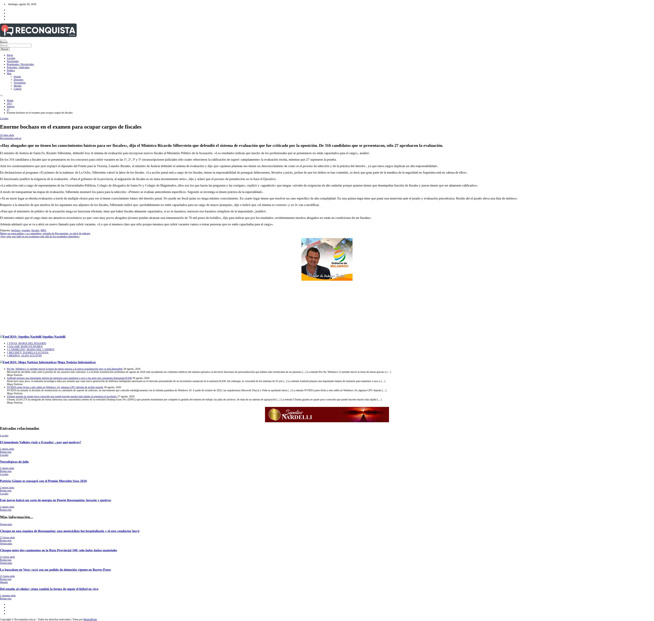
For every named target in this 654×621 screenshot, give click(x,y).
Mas (9, 73)
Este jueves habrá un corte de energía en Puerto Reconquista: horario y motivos (55, 500)
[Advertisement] (327, 308)
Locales (11, 58)
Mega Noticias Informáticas (76, 362)
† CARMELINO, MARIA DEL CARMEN (30, 349)
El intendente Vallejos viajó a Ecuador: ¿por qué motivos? (40, 442)
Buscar (3, 42)
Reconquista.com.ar (10, 138)
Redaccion (5, 452)
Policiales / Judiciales (18, 67)
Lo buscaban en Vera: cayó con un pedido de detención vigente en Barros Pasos (55, 569)
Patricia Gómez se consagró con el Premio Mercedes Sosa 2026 (43, 481)
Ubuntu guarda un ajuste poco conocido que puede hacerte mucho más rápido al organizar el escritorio (62, 396)
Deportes (18, 79)
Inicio (10, 55)
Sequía (17, 76)
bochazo (15, 230)
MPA (43, 230)
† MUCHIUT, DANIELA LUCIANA (28, 352)
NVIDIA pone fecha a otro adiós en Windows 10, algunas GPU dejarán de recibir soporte (55, 387)
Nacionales (13, 61)
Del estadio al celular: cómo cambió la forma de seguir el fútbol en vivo (49, 589)
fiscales (35, 230)
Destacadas (6, 524)
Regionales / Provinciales (20, 64)
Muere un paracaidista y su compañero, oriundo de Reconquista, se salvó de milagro (45, 233)
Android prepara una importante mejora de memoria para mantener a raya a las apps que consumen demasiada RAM (69, 378)
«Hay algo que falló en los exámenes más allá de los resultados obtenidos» (40, 236)
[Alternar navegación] (1, 40)
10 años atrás (7, 135)
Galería (17, 88)
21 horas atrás (7, 537)
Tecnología (20, 82)
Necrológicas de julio (14, 461)
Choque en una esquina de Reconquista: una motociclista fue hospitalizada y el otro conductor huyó (69, 531)
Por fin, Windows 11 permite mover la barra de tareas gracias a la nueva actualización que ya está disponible (65, 368)
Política (11, 70)
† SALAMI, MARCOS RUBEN (25, 346)
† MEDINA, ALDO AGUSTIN (24, 355)
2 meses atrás (7, 448)
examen (26, 230)
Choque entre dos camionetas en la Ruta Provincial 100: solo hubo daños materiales (58, 550)
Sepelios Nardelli (53, 336)
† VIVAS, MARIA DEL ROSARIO (26, 343)
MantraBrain (90, 619)
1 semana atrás (8, 595)
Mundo (17, 85)
